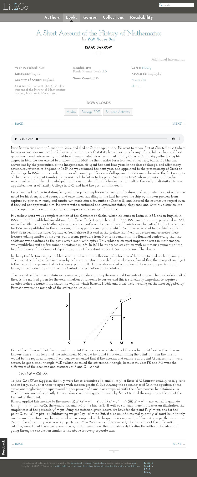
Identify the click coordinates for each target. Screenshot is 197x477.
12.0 (104, 71)
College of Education (103, 466)
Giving (147, 472)
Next (177, 123)
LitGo (15, 7)
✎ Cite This (138, 79)
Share (135, 86)
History (147, 68)
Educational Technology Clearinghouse (88, 463)
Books (71, 18)
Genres (90, 18)
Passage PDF (91, 112)
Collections (113, 18)
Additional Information (168, 59)
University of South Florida (127, 466)
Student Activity (118, 112)
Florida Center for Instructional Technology (73, 466)
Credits (148, 466)
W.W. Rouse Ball (101, 39)
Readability (141, 18)
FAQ (147, 469)
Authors (52, 18)
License (148, 463)
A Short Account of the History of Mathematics (98, 33)
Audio (71, 112)
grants (135, 463)
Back (19, 123)
